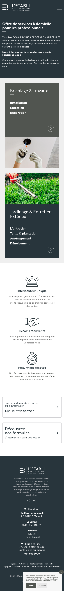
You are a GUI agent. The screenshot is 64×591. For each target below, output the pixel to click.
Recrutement (55, 566)
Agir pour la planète (11, 566)
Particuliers (23, 563)
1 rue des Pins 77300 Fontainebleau (32, 545)
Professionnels (36, 563)
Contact (25, 566)
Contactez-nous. (32, 342)
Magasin (13, 563)
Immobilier (49, 563)
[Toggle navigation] (59, 7)
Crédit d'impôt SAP (39, 566)
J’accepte (30, 585)
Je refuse (42, 585)
